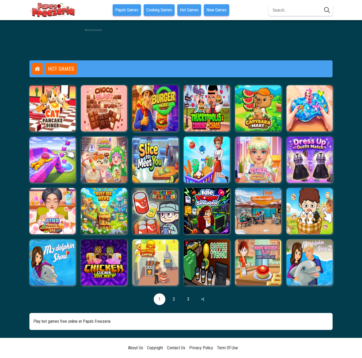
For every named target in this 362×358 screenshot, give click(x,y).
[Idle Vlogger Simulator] (207, 211)
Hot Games (189, 9)
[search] (327, 10)
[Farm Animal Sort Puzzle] (309, 211)
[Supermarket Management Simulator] (207, 160)
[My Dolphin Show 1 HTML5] (52, 262)
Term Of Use (227, 347)
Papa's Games (126, 9)
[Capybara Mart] (258, 108)
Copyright (155, 347)
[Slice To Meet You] (155, 160)
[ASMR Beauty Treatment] (258, 160)
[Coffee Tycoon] (207, 262)
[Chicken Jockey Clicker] (104, 262)
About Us (135, 347)
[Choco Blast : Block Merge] (104, 108)
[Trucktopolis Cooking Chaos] (207, 108)
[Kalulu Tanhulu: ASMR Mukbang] (104, 160)
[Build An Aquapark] (52, 160)
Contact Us (176, 347)
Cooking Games (159, 9)
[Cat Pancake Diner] (52, 108)
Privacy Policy (201, 347)
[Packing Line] (155, 211)
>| (202, 299)
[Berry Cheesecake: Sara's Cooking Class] (258, 262)
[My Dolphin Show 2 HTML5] (309, 262)
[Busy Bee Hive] (104, 211)
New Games (216, 9)
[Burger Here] (155, 108)
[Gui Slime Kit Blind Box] (309, 108)
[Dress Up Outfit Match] (309, 160)
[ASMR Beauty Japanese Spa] (52, 211)
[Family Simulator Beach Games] (258, 211)
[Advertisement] (181, 44)
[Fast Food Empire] (155, 262)
